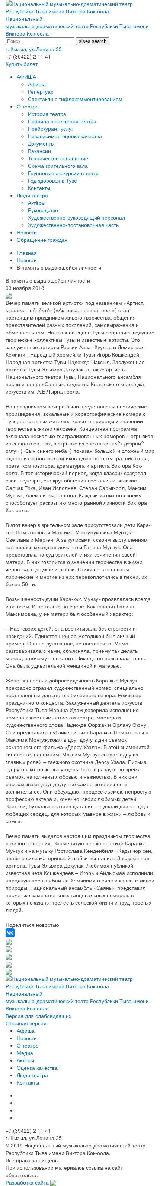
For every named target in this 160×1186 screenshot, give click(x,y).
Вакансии (39, 150)
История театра (47, 113)
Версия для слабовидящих (38, 1015)
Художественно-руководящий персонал (76, 217)
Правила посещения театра (62, 121)
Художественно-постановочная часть (73, 224)
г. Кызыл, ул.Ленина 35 (34, 49)
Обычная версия (26, 1023)
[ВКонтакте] (10, 932)
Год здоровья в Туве (52, 180)
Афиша (37, 84)
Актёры (36, 202)
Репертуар (41, 91)
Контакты (39, 187)
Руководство (43, 210)
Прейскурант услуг (50, 128)
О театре (28, 106)
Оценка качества (37, 1067)
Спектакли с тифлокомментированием (75, 99)
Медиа (25, 1052)
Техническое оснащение (58, 158)
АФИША (26, 76)
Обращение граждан (42, 239)
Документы (41, 143)
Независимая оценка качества (65, 136)
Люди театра (32, 195)
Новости (27, 232)
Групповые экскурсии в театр (63, 173)
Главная (27, 252)
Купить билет (22, 63)
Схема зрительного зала (58, 165)
